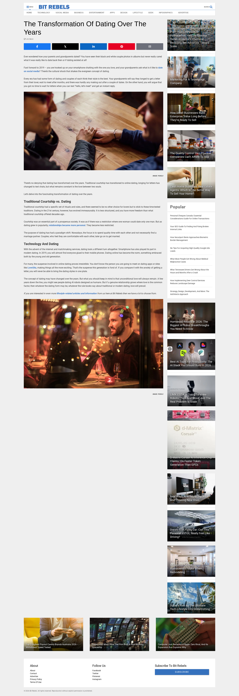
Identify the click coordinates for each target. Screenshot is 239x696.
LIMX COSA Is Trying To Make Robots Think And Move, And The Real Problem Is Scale (190, 398)
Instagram (96, 679)
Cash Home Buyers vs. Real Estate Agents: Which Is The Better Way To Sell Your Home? (191, 190)
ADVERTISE (183, 13)
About (32, 670)
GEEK (150, 13)
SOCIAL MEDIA (62, 13)
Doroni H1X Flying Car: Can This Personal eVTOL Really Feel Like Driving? (190, 533)
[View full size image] (93, 131)
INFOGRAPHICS (166, 13)
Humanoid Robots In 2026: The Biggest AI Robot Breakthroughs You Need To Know (189, 325)
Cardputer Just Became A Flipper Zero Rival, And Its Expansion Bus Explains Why (183, 646)
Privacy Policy (36, 679)
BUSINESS (79, 13)
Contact (33, 673)
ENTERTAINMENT (96, 13)
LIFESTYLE (138, 13)
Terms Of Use (35, 682)
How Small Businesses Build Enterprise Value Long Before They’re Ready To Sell (188, 116)
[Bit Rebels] (53, 8)
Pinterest (96, 676)
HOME (29, 13)
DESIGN (123, 13)
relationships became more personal (67, 225)
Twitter (95, 673)
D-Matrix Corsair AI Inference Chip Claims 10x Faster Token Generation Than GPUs (191, 461)
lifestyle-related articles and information (77, 293)
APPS (112, 13)
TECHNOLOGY (43, 13)
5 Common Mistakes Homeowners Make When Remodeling (186, 568)
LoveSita (32, 267)
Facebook (96, 670)
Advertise (34, 676)
